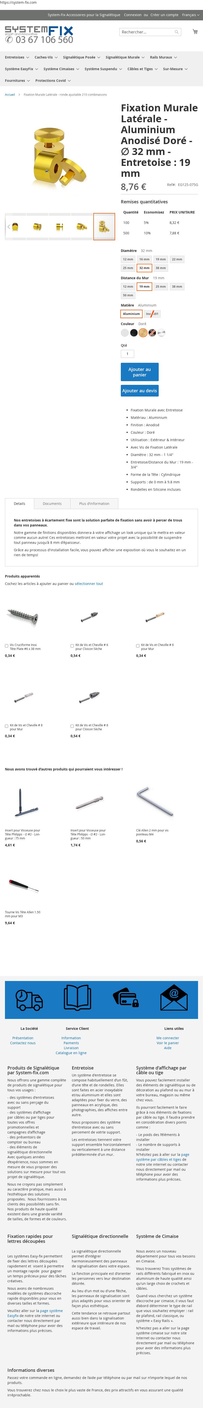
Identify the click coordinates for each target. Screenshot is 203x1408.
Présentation (22, 1038)
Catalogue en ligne (71, 1052)
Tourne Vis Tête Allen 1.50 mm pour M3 (22, 914)
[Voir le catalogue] (77, 1009)
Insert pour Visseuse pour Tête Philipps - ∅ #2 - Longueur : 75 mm (22, 834)
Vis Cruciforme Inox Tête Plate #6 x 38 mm (25, 647)
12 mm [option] (128, 259)
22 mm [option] (177, 259)
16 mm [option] (144, 259)
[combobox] (150, 32)
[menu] (101, 68)
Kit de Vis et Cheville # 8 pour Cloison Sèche (92, 727)
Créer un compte (164, 14)
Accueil (10, 94)
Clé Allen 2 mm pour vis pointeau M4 (152, 832)
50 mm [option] (128, 295)
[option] (125, 333)
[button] (191, 15)
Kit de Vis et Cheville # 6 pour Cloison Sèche (92, 647)
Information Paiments (71, 1040)
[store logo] (39, 35)
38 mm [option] (161, 268)
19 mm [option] (161, 259)
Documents (52, 503)
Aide (168, 1047)
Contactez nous (23, 1043)
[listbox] (159, 264)
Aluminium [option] (131, 314)
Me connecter (167, 1038)
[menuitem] (15, 57)
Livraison (71, 1047)
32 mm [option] (144, 268)
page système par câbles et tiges (162, 1157)
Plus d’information (94, 503)
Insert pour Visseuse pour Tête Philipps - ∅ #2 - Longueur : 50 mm (88, 834)
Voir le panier (168, 1043)
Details (19, 503)
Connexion (133, 14)
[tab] (19, 503)
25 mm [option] (128, 268)
